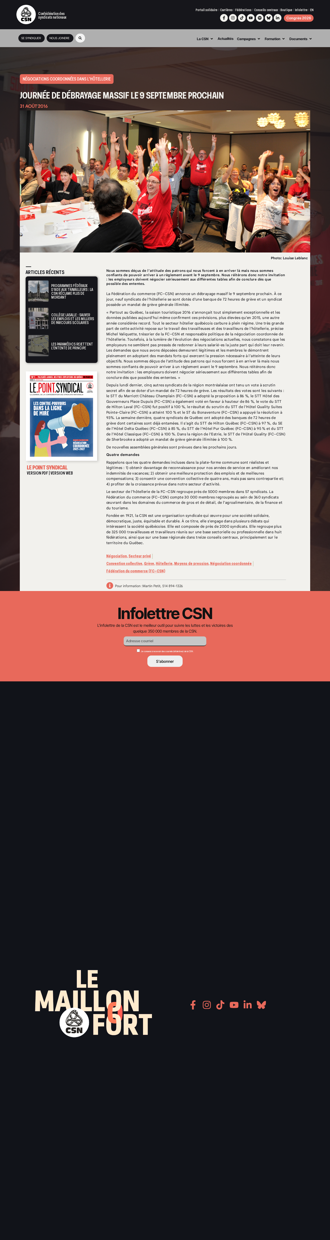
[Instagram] (233, 18)
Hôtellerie (164, 564)
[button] (80, 38)
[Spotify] (260, 18)
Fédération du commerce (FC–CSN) (135, 571)
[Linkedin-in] (277, 18)
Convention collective (124, 564)
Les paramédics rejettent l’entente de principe (72, 346)
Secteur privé (140, 556)
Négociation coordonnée (231, 564)
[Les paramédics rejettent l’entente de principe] (38, 345)
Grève (149, 564)
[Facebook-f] (224, 18)
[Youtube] (251, 18)
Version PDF (37, 473)
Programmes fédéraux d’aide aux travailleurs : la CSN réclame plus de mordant (72, 291)
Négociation (116, 556)
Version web (61, 473)
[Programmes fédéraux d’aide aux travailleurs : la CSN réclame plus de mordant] (38, 291)
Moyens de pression (191, 564)
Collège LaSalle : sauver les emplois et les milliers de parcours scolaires (72, 319)
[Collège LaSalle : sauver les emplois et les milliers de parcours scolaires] (38, 318)
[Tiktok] (242, 18)
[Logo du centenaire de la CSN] (26, 14)
